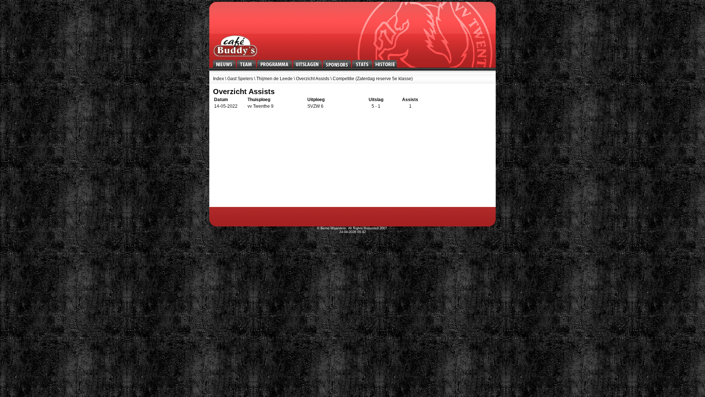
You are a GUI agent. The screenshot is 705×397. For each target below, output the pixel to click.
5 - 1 (376, 106)
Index (218, 78)
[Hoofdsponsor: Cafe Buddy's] (235, 46)
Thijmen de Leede (274, 78)
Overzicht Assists (312, 78)
